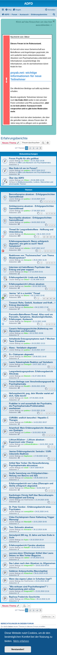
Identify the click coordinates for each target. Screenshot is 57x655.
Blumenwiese (29, 234)
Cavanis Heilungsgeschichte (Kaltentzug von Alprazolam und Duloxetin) (31, 329)
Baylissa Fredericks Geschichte (24, 597)
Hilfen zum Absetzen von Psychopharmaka (34, 163)
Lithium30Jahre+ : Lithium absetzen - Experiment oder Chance (27, 440)
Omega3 (27, 364)
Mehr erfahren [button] (21, 641)
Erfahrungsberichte (14, 138)
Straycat (27, 321)
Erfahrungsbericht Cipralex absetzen (27, 545)
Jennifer (27, 286)
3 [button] (33, 148)
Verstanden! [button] (17, 649)
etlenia (27, 248)
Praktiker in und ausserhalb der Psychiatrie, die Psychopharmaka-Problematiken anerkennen (30, 406)
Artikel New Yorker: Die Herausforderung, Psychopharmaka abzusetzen (29, 464)
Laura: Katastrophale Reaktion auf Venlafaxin (31, 362)
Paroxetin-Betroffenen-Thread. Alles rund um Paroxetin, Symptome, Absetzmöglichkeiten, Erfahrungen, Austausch (31, 316)
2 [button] (30, 148)
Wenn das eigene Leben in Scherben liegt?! (30, 579)
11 (54, 251)
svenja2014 (28, 511)
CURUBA (28, 422)
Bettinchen (28, 307)
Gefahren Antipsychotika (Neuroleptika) (28, 571)
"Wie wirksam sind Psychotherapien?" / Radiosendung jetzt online (28, 587)
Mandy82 (28, 522)
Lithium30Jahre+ (31, 444)
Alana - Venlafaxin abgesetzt (23, 348)
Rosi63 (27, 386)
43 (47, 237)
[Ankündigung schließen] (54, 21)
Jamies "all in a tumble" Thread (24, 293)
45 (54, 237)
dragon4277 (29, 565)
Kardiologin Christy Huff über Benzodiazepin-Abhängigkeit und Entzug (31, 496)
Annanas (28, 529)
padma (27, 170)
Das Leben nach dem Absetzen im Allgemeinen (32, 563)
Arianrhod (28, 573)
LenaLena (28, 478)
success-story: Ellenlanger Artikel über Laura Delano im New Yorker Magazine (31, 554)
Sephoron (28, 456)
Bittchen (27, 356)
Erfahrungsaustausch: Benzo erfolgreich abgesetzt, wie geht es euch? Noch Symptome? (29, 243)
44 (50, 237)
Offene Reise (29, 488)
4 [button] (37, 148)
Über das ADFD (16, 178)
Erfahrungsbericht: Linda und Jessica (27, 277)
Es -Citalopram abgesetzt (21, 354)
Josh (26, 398)
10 (50, 251)
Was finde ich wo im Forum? (23, 168)
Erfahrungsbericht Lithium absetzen (26, 284)
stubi (26, 468)
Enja (26, 272)
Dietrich (27, 376)
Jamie (26, 558)
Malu (26, 333)
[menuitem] (8, 10)
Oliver (26, 161)
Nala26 (27, 547)
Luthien (27, 432)
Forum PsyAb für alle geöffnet (23, 158)
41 (44, 298)
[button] (40, 148)
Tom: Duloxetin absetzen (21, 527)
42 (44, 237)
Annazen (28, 260)
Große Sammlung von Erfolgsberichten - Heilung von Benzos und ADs (29, 474)
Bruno (26, 295)
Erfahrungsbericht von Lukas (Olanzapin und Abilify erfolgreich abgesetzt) (31, 484)
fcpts (26, 540)
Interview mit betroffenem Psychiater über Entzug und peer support (29, 268)
